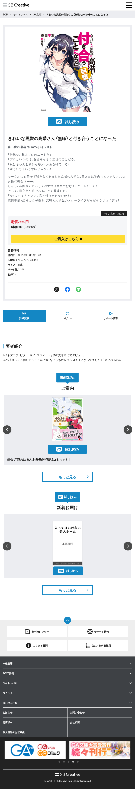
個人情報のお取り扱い (15, 732)
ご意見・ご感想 (116, 213)
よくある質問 (40, 645)
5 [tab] (78, 762)
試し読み (72, 121)
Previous (7, 429)
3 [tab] (68, 762)
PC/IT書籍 (8, 673)
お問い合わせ (77, 712)
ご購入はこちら (66, 238)
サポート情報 (110, 318)
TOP (5, 14)
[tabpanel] (35, 750)
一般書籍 (7, 663)
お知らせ (7, 712)
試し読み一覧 (10, 702)
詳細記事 (24, 318)
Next (128, 429)
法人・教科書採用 (101, 645)
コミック (7, 693)
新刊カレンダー (40, 631)
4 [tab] (73, 762)
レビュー (67, 318)
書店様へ (7, 722)
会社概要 (75, 722)
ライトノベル (20, 14)
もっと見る (67, 476)
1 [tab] (59, 762)
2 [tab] (64, 762)
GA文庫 (37, 14)
